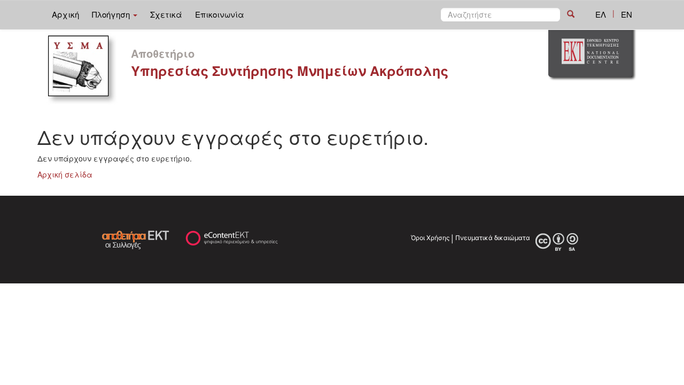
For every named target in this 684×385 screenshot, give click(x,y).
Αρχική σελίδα (64, 174)
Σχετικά (166, 14)
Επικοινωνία (219, 14)
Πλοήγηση (112, 14)
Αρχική (65, 14)
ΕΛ (600, 14)
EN (626, 14)
